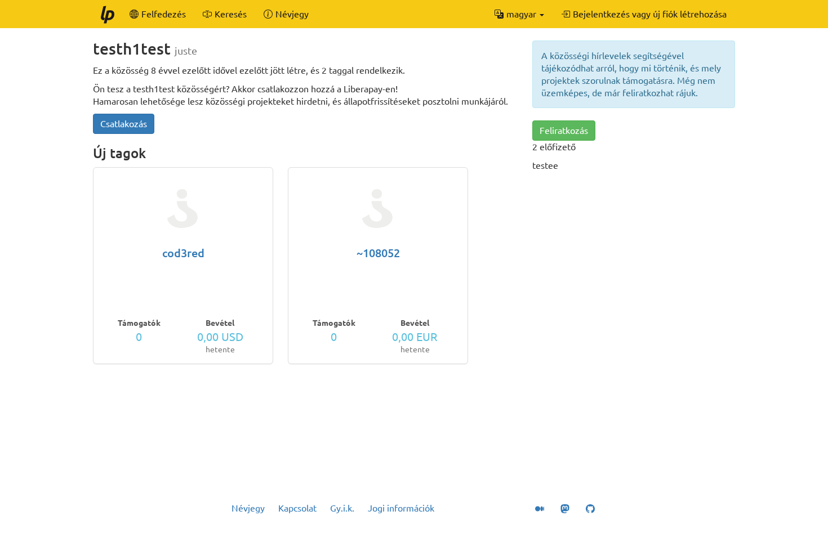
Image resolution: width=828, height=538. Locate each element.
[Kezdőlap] (107, 14)
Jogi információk (401, 508)
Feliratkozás (564, 130)
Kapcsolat (297, 508)
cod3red (183, 252)
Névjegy (248, 508)
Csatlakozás (123, 124)
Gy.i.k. (342, 508)
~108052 (378, 252)
